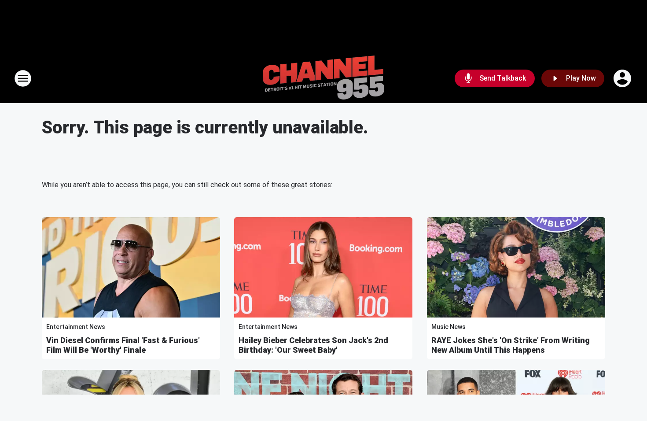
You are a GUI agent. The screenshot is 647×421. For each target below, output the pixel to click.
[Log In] (623, 78)
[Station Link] (323, 78)
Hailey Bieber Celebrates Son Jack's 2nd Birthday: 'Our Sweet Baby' (313, 345)
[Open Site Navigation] (23, 78)
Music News (448, 326)
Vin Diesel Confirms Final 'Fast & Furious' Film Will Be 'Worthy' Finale (123, 345)
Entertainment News (75, 326)
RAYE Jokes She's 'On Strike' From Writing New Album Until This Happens (510, 345)
